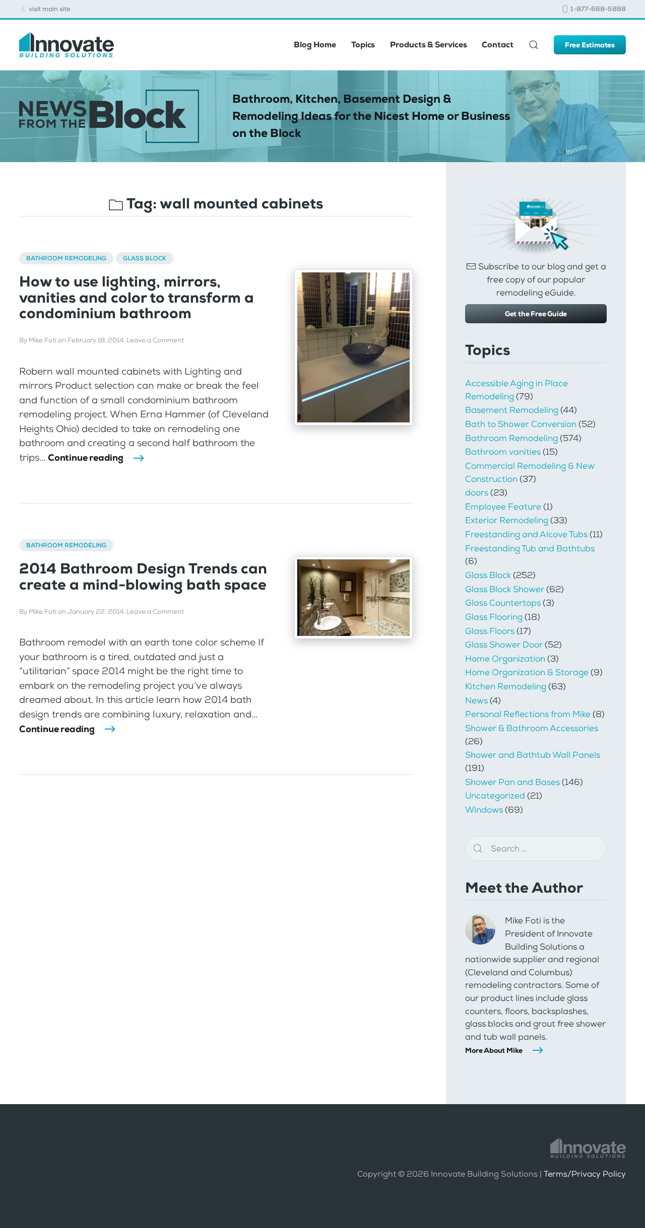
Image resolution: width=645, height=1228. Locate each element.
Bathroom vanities (503, 451)
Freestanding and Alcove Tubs (526, 534)
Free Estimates (590, 44)
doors (476, 492)
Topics (363, 44)
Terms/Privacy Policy (585, 1174)
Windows (484, 809)
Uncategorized (495, 795)
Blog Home (315, 44)
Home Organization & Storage (527, 672)
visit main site (49, 9)
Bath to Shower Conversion (520, 423)
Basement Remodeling (511, 409)
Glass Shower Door (504, 644)
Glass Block (144, 258)
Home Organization (505, 658)
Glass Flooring (494, 616)
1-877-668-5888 (597, 9)
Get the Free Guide (536, 313)
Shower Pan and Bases (512, 781)
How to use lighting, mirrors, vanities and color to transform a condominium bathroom (136, 297)
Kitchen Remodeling (505, 686)
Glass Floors (489, 630)
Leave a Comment (155, 340)
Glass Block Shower (504, 589)
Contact (497, 44)
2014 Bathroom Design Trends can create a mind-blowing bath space (143, 576)
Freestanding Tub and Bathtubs (530, 548)
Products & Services (428, 44)
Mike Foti (42, 340)
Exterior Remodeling (506, 520)
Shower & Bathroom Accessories (531, 728)
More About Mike (494, 1050)
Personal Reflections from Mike (528, 713)
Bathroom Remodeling (66, 258)
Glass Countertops (503, 602)
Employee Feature (503, 506)
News (476, 700)
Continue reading (85, 458)
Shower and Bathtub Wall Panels (532, 754)
